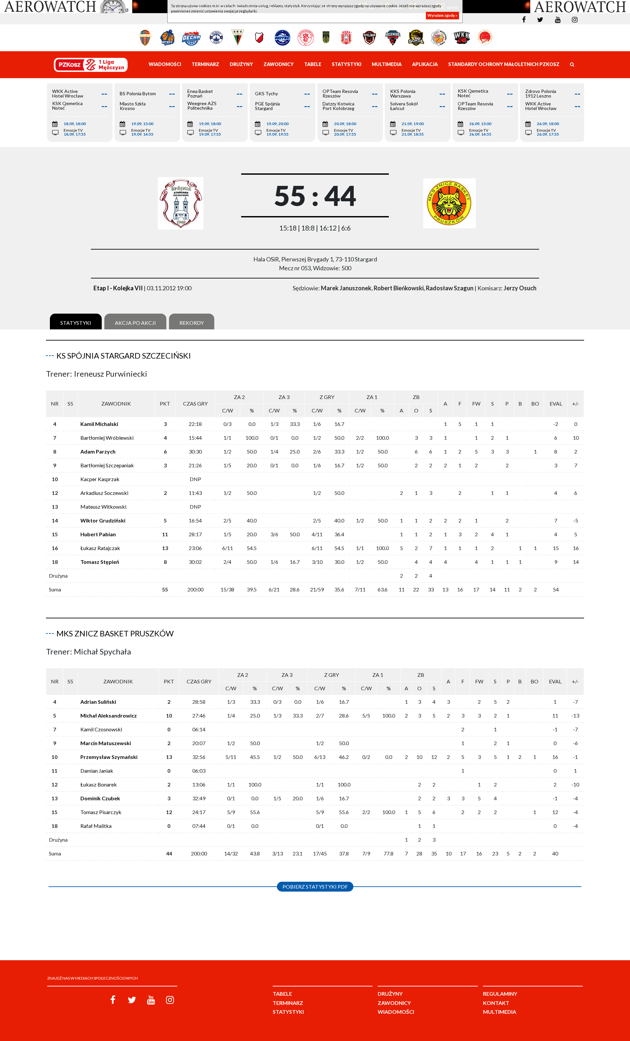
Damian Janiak (96, 770)
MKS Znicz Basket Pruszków (115, 633)
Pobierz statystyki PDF (315, 886)
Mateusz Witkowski (103, 506)
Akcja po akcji (135, 323)
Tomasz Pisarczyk (100, 812)
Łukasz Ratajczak (100, 548)
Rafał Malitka (96, 826)
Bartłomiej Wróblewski (107, 437)
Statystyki (75, 323)
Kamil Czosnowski (101, 729)
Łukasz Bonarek (98, 784)
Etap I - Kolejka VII (118, 288)
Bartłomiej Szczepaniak (107, 465)
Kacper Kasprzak (99, 479)
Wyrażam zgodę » (442, 15)
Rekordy (191, 323)
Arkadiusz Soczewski (104, 493)
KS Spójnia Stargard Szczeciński (123, 355)
